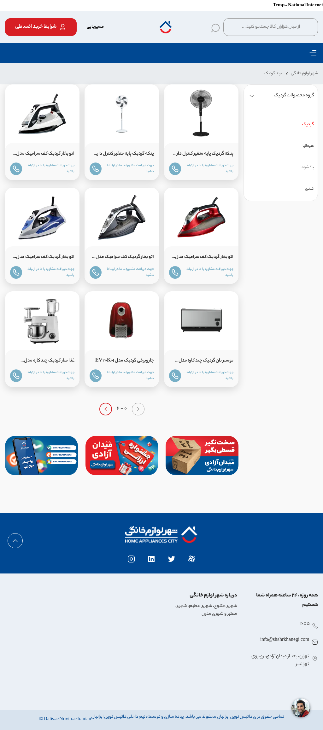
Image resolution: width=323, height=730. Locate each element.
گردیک (308, 124)
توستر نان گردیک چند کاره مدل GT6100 (206, 362)
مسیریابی (95, 27)
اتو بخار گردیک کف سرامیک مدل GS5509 (45, 155)
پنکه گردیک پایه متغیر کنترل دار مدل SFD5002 (205, 155)
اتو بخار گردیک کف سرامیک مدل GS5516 (45, 258)
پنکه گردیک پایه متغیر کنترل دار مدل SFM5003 (125, 155)
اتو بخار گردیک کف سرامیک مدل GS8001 (125, 258)
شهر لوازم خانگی (304, 73)
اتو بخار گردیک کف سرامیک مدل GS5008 (204, 258)
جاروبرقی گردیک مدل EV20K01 (124, 361)
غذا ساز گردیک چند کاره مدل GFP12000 (49, 362)
